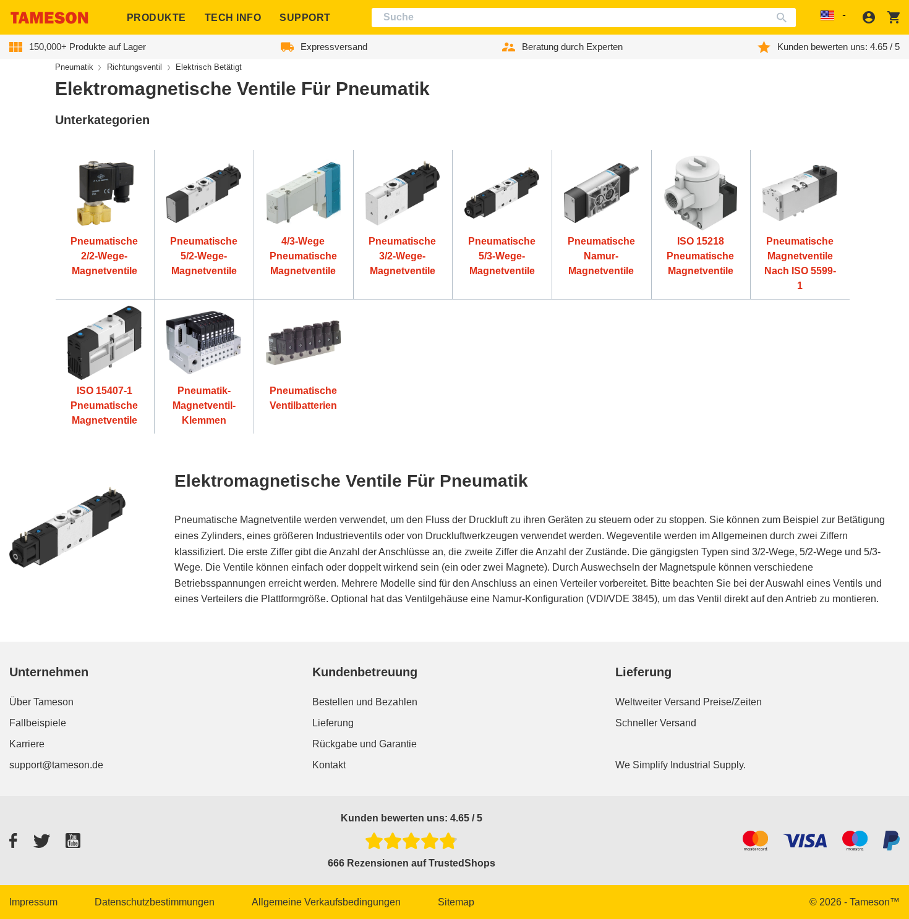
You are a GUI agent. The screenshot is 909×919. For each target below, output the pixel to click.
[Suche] (784, 17)
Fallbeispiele (37, 723)
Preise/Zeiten (732, 702)
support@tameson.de (56, 765)
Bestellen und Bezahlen (364, 702)
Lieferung (333, 723)
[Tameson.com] (49, 17)
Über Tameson (41, 702)
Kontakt (329, 765)
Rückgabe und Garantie (364, 744)
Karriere (27, 744)
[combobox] (584, 17)
